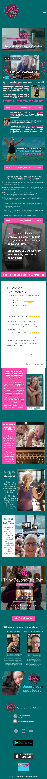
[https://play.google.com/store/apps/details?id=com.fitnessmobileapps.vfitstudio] (23, 742)
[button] (44, 12)
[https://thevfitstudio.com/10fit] (23, 683)
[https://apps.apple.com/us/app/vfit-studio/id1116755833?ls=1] (23, 490)
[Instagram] (23, 731)
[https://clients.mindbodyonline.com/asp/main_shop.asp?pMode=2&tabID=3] (23, 767)
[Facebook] (16, 731)
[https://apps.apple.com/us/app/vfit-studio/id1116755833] (24, 756)
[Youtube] (31, 731)
